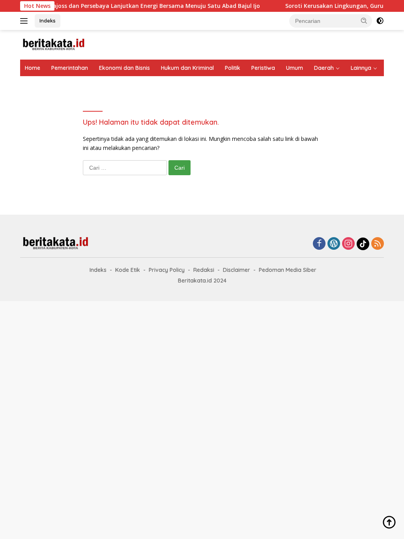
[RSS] (377, 244)
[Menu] (25, 21)
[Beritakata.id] (53, 44)
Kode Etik (127, 269)
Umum (294, 67)
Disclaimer (236, 269)
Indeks (47, 20)
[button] (364, 20)
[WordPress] (333, 244)
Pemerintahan (69, 67)
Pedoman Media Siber (287, 269)
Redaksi (203, 269)
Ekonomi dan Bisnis (124, 67)
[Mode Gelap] (380, 21)
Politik (232, 67)
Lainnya (361, 67)
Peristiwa (263, 67)
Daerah (324, 67)
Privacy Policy (167, 269)
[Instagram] (348, 244)
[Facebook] (319, 244)
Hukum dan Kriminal (187, 67)
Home (32, 67)
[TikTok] (363, 244)
